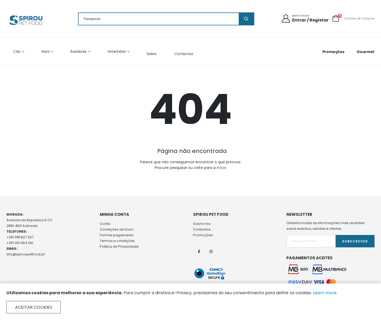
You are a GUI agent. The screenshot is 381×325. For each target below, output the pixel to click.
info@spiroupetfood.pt (25, 254)
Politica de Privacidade (119, 246)
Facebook (199, 251)
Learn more (324, 293)
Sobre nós (201, 223)
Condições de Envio (116, 229)
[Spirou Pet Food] (25, 20)
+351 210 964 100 (19, 242)
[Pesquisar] (246, 19)
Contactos (183, 53)
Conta (105, 223)
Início (221, 167)
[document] (190, 301)
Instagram (211, 251)
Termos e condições (117, 240)
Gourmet (366, 51)
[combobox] (166, 19)
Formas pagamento (117, 235)
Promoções (333, 51)
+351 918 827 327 (19, 237)
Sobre (152, 53)
